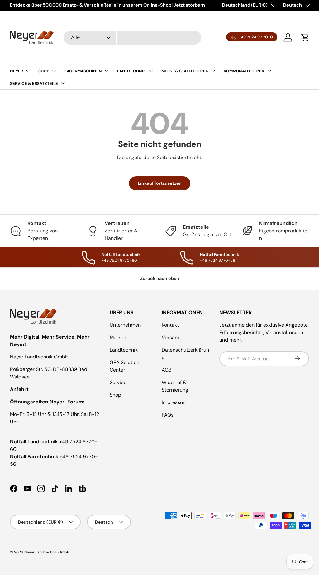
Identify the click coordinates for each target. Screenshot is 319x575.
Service (118, 382)
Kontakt (170, 325)
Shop (115, 395)
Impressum (174, 402)
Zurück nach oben (159, 278)
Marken (118, 337)
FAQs (168, 415)
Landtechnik (124, 350)
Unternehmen (125, 325)
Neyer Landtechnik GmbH (46, 552)
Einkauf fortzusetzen (160, 183)
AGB (167, 370)
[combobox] (132, 38)
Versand (171, 337)
